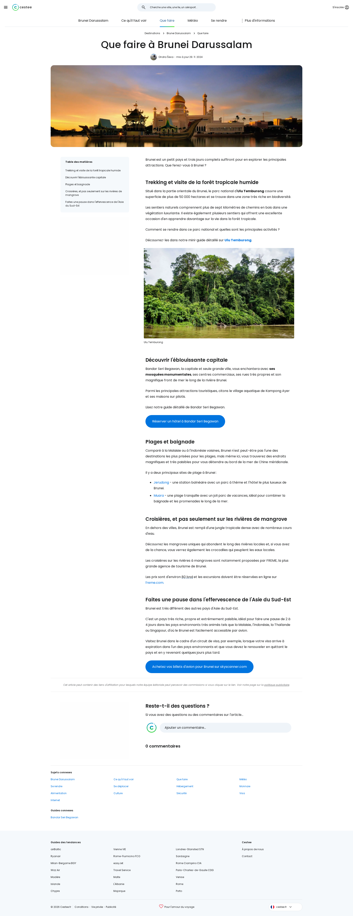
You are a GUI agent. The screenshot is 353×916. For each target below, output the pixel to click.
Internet (55, 800)
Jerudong (161, 482)
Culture (118, 793)
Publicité (111, 907)
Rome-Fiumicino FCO (126, 856)
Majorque (119, 891)
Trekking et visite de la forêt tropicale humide (93, 170)
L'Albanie (118, 884)
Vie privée (97, 907)
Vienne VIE (119, 849)
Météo (193, 20)
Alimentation (59, 793)
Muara (159, 495)
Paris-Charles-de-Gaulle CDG (195, 870)
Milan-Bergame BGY (63, 863)
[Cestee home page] (22, 7)
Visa (242, 793)
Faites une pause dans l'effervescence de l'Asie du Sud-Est (94, 203)
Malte (116, 877)
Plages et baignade (77, 184)
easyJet (118, 863)
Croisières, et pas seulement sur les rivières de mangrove (93, 193)
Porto (179, 891)
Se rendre (219, 20)
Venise (180, 877)
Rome (179, 884)
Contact (247, 856)
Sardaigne (182, 856)
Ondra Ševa (166, 57)
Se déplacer (121, 786)
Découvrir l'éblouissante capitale (85, 177)
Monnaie (244, 786)
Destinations (152, 33)
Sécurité (181, 793)
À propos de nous (253, 849)
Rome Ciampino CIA (188, 863)
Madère (55, 877)
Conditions (81, 907)
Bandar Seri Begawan (64, 817)
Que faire (167, 20)
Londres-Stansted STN (190, 849)
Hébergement (184, 786)
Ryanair (55, 856)
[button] (5, 7)
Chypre (55, 891)
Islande (55, 884)
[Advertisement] (94, 246)
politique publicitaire (276, 685)
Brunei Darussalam (93, 20)
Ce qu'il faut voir (134, 20)
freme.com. (154, 582)
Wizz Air (55, 870)
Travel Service (122, 870)
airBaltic (56, 849)
